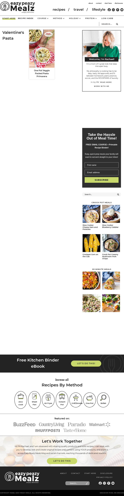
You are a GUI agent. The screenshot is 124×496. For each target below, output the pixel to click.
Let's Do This (62, 461)
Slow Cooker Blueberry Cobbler (110, 226)
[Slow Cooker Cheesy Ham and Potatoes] (91, 214)
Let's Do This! (86, 363)
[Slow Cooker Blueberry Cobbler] (111, 214)
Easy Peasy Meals (17, 7)
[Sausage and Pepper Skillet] (91, 281)
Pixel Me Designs (116, 493)
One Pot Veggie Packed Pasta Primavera (42, 73)
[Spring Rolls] (111, 303)
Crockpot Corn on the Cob (90, 255)
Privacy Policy (104, 477)
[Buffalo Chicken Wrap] (111, 281)
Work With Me (101, 86)
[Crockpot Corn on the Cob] (91, 243)
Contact (75, 473)
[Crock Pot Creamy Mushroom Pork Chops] (111, 243)
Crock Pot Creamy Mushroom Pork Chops (110, 256)
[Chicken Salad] (91, 303)
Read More (106, 82)
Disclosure (106, 473)
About (63, 473)
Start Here (90, 473)
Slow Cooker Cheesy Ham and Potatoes (90, 227)
